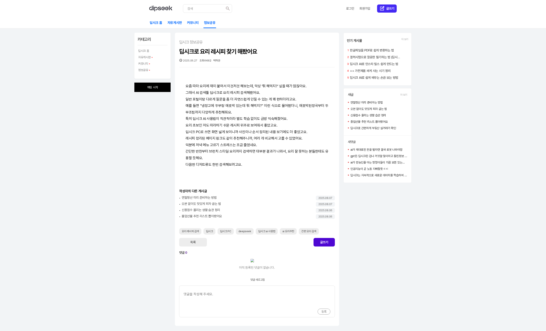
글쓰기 (324, 242)
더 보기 (404, 39)
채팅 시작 (152, 87)
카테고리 (144, 39)
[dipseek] (160, 8)
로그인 (350, 8)
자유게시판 (144, 57)
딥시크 (214, 92)
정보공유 (143, 70)
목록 (193, 242)
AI (197, 92)
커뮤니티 (143, 64)
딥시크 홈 (143, 50)
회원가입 (364, 8)
